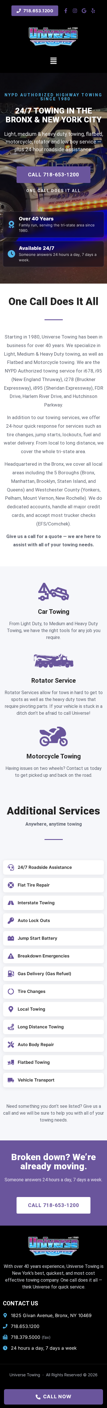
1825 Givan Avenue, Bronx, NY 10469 (51, 1315)
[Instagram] (74, 10)
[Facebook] (65, 10)
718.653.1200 (25, 1326)
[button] (53, 61)
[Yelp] (93, 10)
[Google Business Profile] (84, 10)
